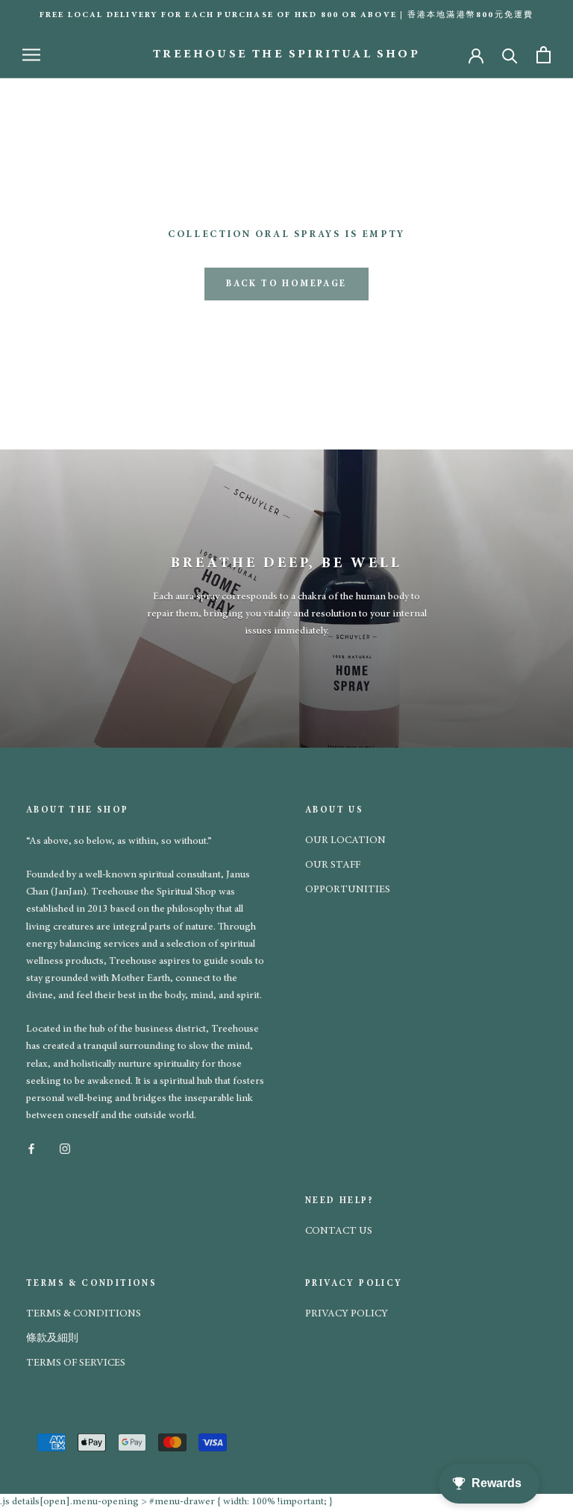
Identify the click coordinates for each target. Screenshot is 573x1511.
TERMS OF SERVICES (75, 1363)
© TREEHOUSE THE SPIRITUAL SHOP (132, 1417)
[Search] (510, 55)
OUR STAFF (332, 865)
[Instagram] (65, 1148)
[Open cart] (543, 54)
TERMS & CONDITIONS (83, 1314)
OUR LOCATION (345, 841)
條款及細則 (52, 1339)
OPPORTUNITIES (347, 890)
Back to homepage (286, 284)
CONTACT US (338, 1231)
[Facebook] (31, 1148)
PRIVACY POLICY (346, 1314)
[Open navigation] (31, 54)
